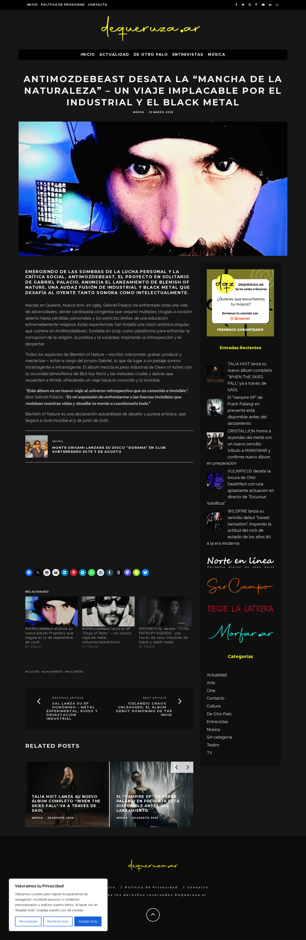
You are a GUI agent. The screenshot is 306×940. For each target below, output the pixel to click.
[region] (58, 905)
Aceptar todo (87, 921)
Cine (211, 690)
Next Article (154, 697)
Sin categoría (219, 737)
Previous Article (68, 697)
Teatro (213, 745)
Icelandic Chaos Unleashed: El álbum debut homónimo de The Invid (144, 709)
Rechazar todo (58, 921)
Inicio (32, 4)
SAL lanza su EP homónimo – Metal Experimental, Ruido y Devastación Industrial (72, 711)
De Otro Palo (151, 54)
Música (217, 54)
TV (209, 752)
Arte (211, 682)
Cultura (33, 671)
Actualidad (114, 54)
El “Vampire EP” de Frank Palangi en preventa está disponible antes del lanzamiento (247, 410)
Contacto (98, 4)
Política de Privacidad (63, 4)
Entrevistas (187, 54)
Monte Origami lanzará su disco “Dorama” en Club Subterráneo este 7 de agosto (109, 450)
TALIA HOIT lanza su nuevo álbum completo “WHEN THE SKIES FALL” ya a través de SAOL (250, 376)
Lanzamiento (53, 671)
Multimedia (75, 671)
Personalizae (28, 921)
